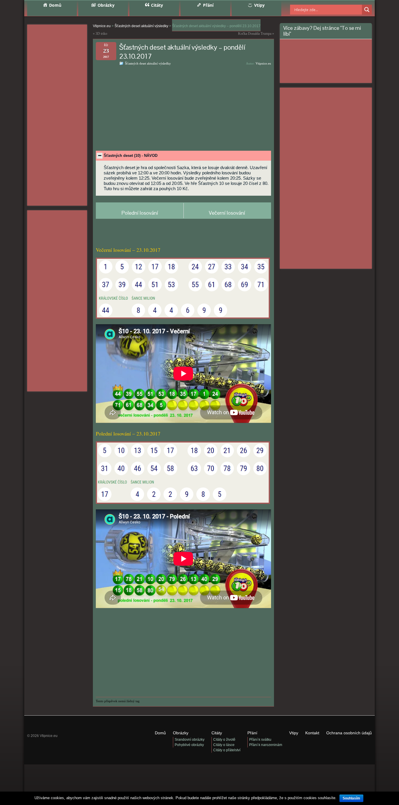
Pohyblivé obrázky (189, 745)
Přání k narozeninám (265, 745)
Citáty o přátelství (226, 750)
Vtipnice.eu (263, 63)
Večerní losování (227, 212)
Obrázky (180, 733)
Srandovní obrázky (189, 740)
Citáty (216, 733)
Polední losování (140, 212)
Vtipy (293, 733)
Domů (160, 733)
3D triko (101, 34)
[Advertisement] (57, 115)
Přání (252, 733)
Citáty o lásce (224, 745)
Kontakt (312, 733)
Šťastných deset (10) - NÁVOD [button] (130, 155)
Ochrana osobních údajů (349, 733)
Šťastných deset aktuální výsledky (148, 63)
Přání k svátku (260, 740)
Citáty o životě (224, 740)
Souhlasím (351, 798)
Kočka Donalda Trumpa (254, 34)
